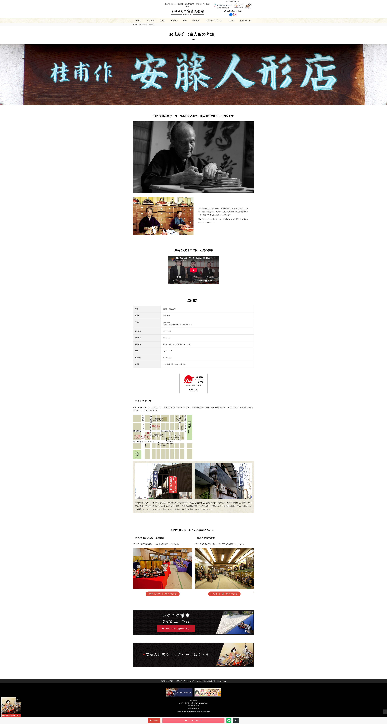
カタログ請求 (221, 681)
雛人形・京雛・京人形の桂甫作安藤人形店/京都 (191, 711)
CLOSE (18, 699)
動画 (185, 21)
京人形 (162, 21)
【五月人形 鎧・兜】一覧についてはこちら (224, 594)
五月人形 (150, 21)
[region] (193, 74)
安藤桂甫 (195, 21)
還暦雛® (174, 21)
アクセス (155, 720)
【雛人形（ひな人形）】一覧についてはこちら (162, 594)
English (231, 21)
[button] (3, 74)
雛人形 (138, 21)
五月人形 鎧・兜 (182, 681)
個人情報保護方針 (209, 681)
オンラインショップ (194, 720)
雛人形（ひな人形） (167, 681)
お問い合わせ (245, 21)
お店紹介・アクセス (214, 21)
